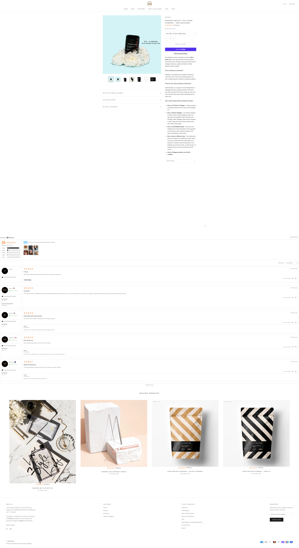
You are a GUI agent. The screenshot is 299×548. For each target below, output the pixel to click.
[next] (294, 444)
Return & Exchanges (188, 513)
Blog (173, 9)
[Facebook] (7, 529)
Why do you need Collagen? (113, 93)
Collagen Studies (109, 99)
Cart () (292, 4)
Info (166, 9)
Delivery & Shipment (110, 106)
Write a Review (294, 237)
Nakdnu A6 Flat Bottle (42, 488)
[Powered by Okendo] (7, 238)
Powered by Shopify (26, 543)
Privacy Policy (186, 525)
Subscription (185, 510)
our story (12, 525)
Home (126, 9)
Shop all (105, 510)
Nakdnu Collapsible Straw (114, 471)
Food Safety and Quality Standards (192, 522)
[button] (172, 25)
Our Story (141, 9)
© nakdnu (10, 541)
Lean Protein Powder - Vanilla (256, 471)
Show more (149, 385)
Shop (133, 9)
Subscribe (276, 519)
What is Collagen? (155, 9)
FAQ (183, 519)
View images (170, 160)
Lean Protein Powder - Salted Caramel (185, 471)
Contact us (185, 507)
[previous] (5, 444)
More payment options (180, 53)
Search (285, 4)
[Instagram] (10, 529)
